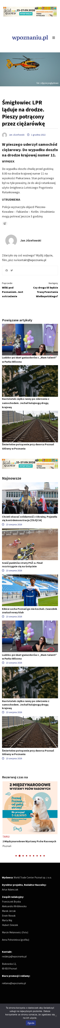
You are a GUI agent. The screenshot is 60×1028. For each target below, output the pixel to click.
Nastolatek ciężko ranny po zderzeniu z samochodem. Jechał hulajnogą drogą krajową (25, 403)
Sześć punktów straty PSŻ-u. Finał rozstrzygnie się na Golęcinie (22, 564)
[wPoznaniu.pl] (30, 37)
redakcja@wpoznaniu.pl (14, 956)
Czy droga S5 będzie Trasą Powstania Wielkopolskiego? (45, 290)
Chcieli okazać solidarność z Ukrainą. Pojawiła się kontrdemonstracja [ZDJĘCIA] (29, 518)
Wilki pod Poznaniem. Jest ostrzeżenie (12, 290)
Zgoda (31, 1023)
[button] (16, 855)
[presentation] (5, 819)
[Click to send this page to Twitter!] (11, 270)
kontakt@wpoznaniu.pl (32, 260)
